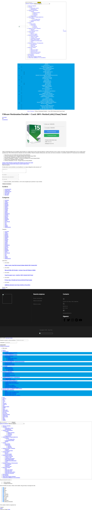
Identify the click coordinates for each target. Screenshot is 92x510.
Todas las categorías (32, 5)
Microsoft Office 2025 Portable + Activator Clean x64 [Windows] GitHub (20, 270)
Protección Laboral (32, 47)
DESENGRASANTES (9, 363)
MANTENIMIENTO (9, 353)
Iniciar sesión (3, 344)
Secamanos (35, 14)
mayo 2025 (7, 193)
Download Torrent (52, 135)
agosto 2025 (7, 192)
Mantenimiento (34, 9)
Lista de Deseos (6, 411)
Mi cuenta (4, 412)
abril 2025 (7, 194)
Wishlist (4, 420)
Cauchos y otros (34, 37)
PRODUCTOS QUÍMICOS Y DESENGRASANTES (13, 361)
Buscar (39, 2)
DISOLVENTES (8, 362)
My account (5, 413)
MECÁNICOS (11, 370)
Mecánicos (35, 27)
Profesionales (33, 25)
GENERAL (7, 374)
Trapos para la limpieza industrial (34, 56)
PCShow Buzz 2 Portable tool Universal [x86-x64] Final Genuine (18, 280)
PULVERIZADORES (9, 372)
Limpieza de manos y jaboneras (34, 28)
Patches (6, 212)
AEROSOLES (5, 351)
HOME (4, 407)
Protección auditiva (34, 49)
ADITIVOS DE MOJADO (10, 386)
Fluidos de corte (34, 46)
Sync (6, 222)
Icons (4, 408)
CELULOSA (7, 357)
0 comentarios (5, 119)
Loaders (6, 210)
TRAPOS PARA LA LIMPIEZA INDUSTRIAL (12, 388)
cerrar (9, 509)
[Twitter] (68, 320)
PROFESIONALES (9, 368)
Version (6, 226)
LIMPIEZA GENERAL (7, 371)
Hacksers (32, 111)
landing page (5, 409)
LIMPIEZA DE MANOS (10, 379)
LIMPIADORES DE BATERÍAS (12, 383)
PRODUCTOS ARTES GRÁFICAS (10, 380)
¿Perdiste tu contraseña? (4, 346)
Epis (31, 48)
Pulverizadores (31, 54)
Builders (6, 203)
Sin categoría (7, 221)
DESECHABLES (8, 367)
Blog (3, 399)
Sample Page (5, 415)
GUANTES (5, 366)
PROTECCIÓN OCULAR (10, 394)
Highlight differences (8, 483)
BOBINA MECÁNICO (12, 358)
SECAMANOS (11, 360)
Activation (7, 200)
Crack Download (52, 131)
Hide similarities (7, 482)
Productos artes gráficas (32, 35)
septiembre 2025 (8, 191)
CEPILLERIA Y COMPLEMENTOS (35, 17)
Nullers (6, 211)
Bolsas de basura (34, 34)
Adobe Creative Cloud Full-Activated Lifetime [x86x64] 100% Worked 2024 (21, 265)
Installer (6, 209)
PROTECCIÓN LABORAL (8, 389)
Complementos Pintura (35, 20)
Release (6, 217)
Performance (7, 213)
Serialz (6, 220)
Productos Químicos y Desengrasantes (35, 43)
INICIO (4, 350)
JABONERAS (8, 378)
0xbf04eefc (4, 288)
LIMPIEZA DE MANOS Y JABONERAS (11, 377)
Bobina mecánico (36, 12)
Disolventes (33, 45)
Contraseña (2, 342)
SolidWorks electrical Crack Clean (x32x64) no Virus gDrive (17, 284)
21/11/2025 (4, 117)
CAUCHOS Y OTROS (9, 385)
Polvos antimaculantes (35, 39)
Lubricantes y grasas (35, 8)
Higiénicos (35, 13)
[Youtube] (80, 320)
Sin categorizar (31, 55)
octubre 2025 (7, 190)
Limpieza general (31, 31)
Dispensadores (33, 16)
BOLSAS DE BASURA (10, 375)
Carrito (4, 400)
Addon (6, 201)
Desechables (33, 23)
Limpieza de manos (34, 30)
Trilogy (6, 224)
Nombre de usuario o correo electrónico (8, 340)
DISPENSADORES (9, 356)
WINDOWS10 (8, 227)
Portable (6, 214)
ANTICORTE (10, 369)
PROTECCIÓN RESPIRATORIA (12, 392)
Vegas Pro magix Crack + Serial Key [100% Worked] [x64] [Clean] (19, 275)
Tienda (4, 418)
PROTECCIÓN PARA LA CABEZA (12, 395)
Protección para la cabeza (36, 52)
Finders (6, 206)
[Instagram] (72, 320)
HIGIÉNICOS (10, 359)
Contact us (5, 404)
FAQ (4, 405)
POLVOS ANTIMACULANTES (12, 387)
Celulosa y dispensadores (33, 10)
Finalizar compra (6, 406)
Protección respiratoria (35, 53)
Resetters (6, 218)
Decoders (6, 204)
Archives (6, 202)
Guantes (29, 22)
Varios (32, 41)
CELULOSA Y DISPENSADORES (10, 354)
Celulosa (32, 11)
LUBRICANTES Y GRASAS (11, 352)
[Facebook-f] (64, 320)
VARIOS (7, 384)
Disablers (6, 205)
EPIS (6, 390)
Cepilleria (32, 18)
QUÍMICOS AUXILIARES (36, 40)
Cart (3, 402)
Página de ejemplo (6, 414)
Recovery (7, 215)
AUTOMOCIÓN (36, 19)
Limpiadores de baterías (35, 38)
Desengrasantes (34, 44)
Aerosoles (30, 7)
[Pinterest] (76, 320)
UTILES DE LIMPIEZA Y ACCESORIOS (37, 57)
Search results (5, 416)
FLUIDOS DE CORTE (10, 365)
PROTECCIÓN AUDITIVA (11, 393)
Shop (4, 417)
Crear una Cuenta (8, 338)
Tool (6, 223)
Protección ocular (34, 50)
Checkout (4, 403)
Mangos (32, 21)
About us (4, 398)
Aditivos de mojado (34, 36)
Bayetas (32, 32)
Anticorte (35, 26)
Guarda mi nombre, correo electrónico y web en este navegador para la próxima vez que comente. (23, 181)
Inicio (28, 111)
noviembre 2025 (8, 189)
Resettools (7, 219)
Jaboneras (32, 29)
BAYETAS (7, 376)
